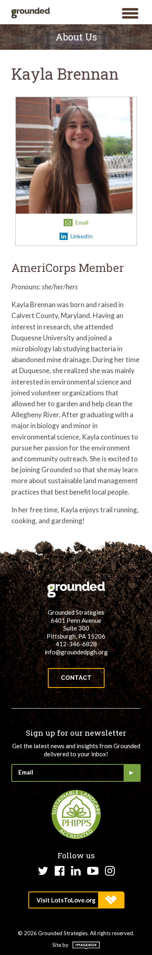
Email (81, 222)
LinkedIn (80, 236)
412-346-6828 (76, 643)
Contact (76, 677)
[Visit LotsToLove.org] (76, 899)
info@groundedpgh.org (76, 652)
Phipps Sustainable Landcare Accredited (76, 814)
